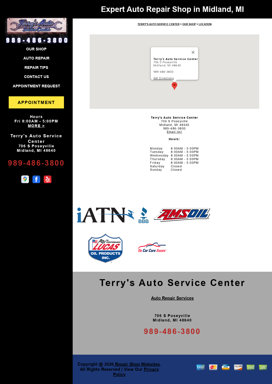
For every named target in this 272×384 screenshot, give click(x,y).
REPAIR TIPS (36, 67)
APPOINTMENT (36, 102)
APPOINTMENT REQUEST (36, 86)
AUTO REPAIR (36, 58)
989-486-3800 (36, 163)
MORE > (36, 126)
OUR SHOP (36, 49)
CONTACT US (36, 77)
